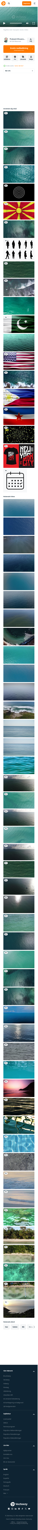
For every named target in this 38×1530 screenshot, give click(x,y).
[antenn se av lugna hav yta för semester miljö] (18, 507)
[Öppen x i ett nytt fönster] (25, 1508)
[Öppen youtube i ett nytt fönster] (28, 1508)
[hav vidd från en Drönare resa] (18, 562)
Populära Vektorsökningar (12, 1430)
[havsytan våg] (18, 1271)
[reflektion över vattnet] (18, 1124)
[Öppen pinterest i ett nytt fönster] (18, 1508)
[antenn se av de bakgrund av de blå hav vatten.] (18, 1014)
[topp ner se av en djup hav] (18, 1050)
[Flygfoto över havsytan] (18, 137)
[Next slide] (29, 1326)
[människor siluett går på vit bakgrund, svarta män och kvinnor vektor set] (18, 249)
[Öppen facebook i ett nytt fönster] (8, 1508)
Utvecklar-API (8, 1394)
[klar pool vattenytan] (18, 1142)
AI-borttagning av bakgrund (13, 1402)
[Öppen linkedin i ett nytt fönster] (15, 1508)
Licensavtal (7, 1418)
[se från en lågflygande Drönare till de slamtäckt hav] (18, 544)
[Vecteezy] (3, 3)
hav (6, 1326)
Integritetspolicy (21, 1521)
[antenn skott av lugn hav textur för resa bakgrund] (18, 672)
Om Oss (6, 1457)
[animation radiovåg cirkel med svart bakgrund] (18, 191)
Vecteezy (6, 1379)
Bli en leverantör (9, 1461)
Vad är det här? (19, 66)
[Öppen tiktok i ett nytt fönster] (21, 1508)
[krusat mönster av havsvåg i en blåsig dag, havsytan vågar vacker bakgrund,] (18, 922)
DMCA (5, 1422)
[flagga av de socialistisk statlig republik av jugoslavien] (18, 415)
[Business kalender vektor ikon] (15, 480)
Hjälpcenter (7, 1450)
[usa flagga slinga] (18, 360)
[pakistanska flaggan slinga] (18, 323)
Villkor (12, 1521)
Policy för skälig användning (18, 1522)
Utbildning (7, 1390)
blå (23, 1326)
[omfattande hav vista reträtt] (18, 599)
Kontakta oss (7, 1453)
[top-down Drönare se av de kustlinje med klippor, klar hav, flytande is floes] (18, 635)
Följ (31, 41)
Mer (4, 1492)
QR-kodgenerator (9, 1406)
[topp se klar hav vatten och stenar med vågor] (18, 1216)
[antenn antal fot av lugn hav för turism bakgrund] (18, 525)
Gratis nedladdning (19, 49)
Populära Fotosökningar (11, 1433)
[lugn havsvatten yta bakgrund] (18, 342)
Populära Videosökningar (12, 1437)
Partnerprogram (9, 1426)
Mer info (7, 70)
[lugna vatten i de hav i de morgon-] (18, 691)
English (6, 1474)
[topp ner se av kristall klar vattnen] (18, 580)
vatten (15, 1326)
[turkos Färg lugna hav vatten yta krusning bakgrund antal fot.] (18, 764)
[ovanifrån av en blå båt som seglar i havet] (18, 817)
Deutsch (6, 1485)
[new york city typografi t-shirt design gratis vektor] (18, 455)
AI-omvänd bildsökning (11, 1398)
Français (6, 1489)
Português (7, 1481)
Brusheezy (7, 1375)
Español (6, 1477)
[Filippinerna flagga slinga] (18, 397)
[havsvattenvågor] (18, 1106)
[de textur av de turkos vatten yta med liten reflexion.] (18, 1069)
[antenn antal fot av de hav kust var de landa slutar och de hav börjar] (18, 709)
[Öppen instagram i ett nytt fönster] (11, 1508)
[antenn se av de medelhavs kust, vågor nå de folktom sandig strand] (18, 305)
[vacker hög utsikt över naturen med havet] (18, 1234)
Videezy (6, 1383)
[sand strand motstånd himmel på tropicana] (18, 1087)
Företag (6, 1386)
